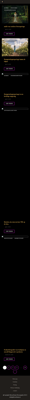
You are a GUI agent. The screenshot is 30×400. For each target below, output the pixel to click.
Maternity (6, 7)
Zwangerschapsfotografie (10, 10)
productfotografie (8, 238)
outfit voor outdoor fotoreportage (14, 26)
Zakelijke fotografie (18, 238)
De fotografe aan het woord (10, 110)
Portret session (14, 7)
